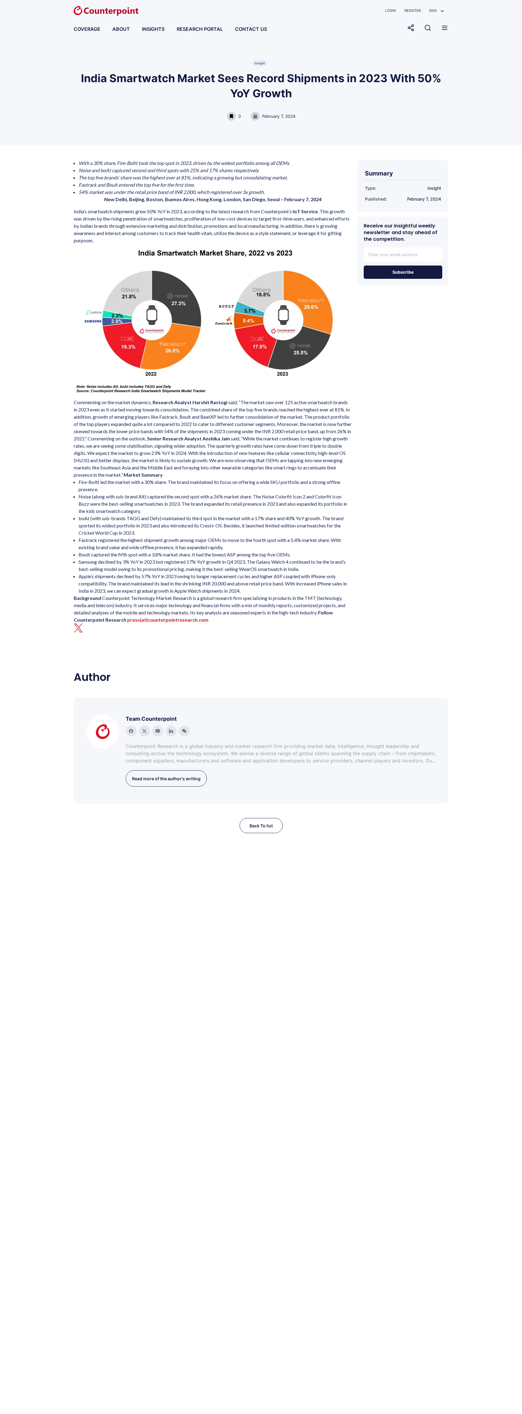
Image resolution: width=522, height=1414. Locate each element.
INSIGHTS (153, 29)
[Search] (427, 27)
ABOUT (121, 29)
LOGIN (390, 10)
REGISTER (412, 10)
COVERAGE (87, 29)
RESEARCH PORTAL (200, 29)
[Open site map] (444, 27)
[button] (436, 10)
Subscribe (403, 272)
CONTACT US (251, 29)
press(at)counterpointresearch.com (167, 620)
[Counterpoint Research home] (106, 11)
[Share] (410, 27)
